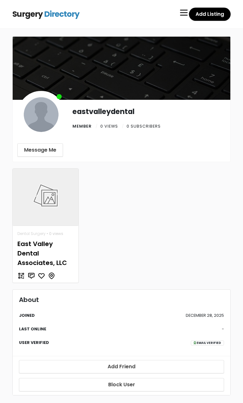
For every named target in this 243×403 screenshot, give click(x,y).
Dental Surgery (31, 233)
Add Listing (210, 14)
